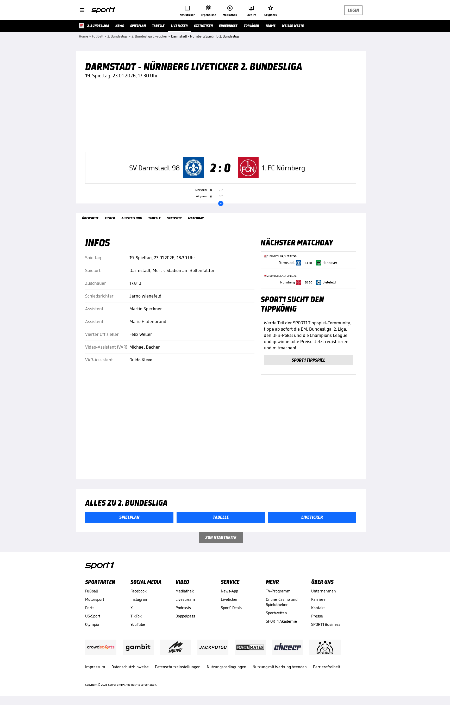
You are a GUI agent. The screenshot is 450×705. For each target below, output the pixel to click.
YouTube (137, 624)
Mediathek (185, 591)
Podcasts (183, 607)
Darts (89, 607)
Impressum (95, 666)
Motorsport (94, 599)
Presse (317, 616)
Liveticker (229, 599)
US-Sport (92, 616)
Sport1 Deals (231, 607)
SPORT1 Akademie (281, 621)
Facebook (138, 591)
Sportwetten (276, 612)
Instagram (139, 599)
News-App (229, 591)
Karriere (318, 599)
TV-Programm (278, 591)
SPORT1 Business (325, 624)
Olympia (92, 624)
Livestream (185, 599)
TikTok (136, 616)
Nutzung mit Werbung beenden (280, 666)
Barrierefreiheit (326, 666)
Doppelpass (185, 616)
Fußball (91, 591)
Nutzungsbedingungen (226, 666)
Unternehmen (323, 591)
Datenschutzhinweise (130, 666)
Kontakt (318, 607)
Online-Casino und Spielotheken (281, 602)
